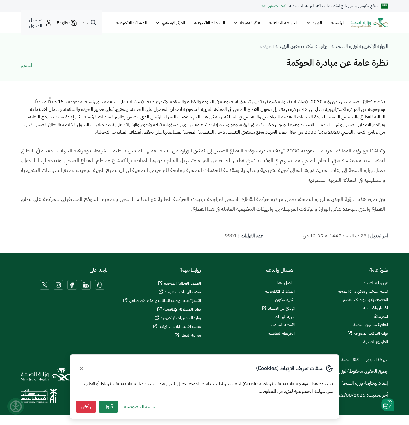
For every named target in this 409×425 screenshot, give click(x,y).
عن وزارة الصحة (376, 283)
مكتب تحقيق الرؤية (296, 46)
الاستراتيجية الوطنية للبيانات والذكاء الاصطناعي (165, 300)
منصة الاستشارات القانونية (180, 326)
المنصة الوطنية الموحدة (182, 283)
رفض (86, 406)
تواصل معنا (286, 283)
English (64, 22)
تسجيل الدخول (35, 22)
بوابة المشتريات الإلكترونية (181, 318)
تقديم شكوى (285, 300)
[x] (44, 284)
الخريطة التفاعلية (283, 22)
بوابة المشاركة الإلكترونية (182, 309)
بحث (86, 22)
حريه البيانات (285, 317)
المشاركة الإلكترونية (131, 22)
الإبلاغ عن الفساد (281, 308)
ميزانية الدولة (191, 335)
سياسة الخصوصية (140, 406)
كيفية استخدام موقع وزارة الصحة (363, 291)
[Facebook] (72, 284)
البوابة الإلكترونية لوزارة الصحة (362, 46)
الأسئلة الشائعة (283, 325)
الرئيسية (337, 22)
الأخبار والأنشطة (375, 308)
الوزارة (324, 46)
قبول (108, 406)
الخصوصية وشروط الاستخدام (365, 300)
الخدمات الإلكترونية (209, 22)
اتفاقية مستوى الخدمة (370, 325)
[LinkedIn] (85, 284)
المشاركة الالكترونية (280, 291)
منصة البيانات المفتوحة (183, 292)
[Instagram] (58, 284)
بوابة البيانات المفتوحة (371, 333)
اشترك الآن (380, 316)
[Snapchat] (99, 284)
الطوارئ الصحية (375, 342)
